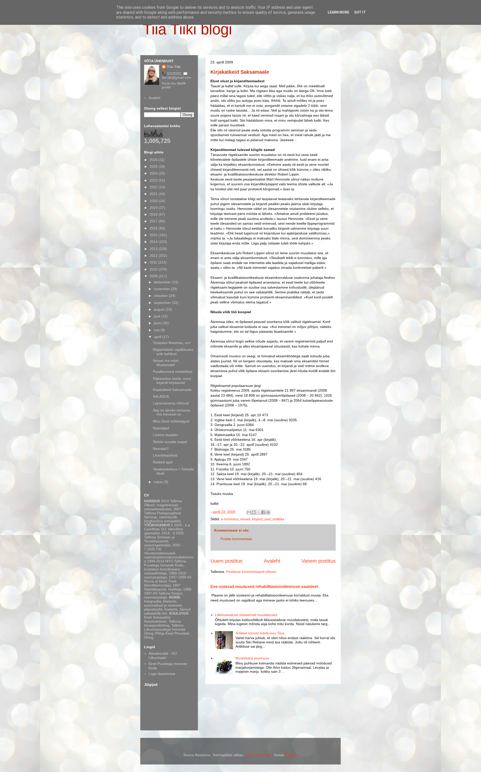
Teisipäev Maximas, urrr (172, 343)
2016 (154, 228)
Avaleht (272, 561)
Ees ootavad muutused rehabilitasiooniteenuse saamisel (264, 586)
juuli (157, 316)
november (162, 289)
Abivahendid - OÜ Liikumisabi (163, 655)
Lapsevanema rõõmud (171, 403)
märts (159, 482)
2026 (154, 160)
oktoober (161, 296)
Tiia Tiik (173, 67)
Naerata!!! (161, 449)
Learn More (338, 12)
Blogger (291, 755)
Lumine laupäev (165, 435)
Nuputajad (161, 428)
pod (268, 519)
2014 (154, 242)
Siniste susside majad (170, 442)
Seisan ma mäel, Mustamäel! (166, 363)
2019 (154, 208)
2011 (154, 262)
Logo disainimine (162, 674)
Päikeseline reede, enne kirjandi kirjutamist (172, 381)
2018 (154, 214)
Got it (360, 12)
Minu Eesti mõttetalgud (171, 421)
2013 (154, 249)
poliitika (278, 519)
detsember (163, 282)
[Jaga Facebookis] (263, 512)
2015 (154, 235)
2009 (154, 276)
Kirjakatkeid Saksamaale (239, 72)
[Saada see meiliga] (249, 512)
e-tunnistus (229, 519)
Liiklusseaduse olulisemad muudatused (246, 615)
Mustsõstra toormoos (252, 658)
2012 (154, 255)
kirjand (257, 519)
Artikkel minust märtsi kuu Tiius (259, 633)
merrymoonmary (258, 755)
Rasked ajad (163, 462)
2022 (154, 187)
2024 (154, 173)
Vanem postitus (318, 561)
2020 (154, 201)
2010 (154, 269)
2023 (154, 180)
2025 (154, 166)
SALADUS (161, 396)
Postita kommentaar (236, 539)
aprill (158, 337)
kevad (245, 519)
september (163, 303)
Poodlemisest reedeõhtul (172, 372)
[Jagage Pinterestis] (268, 512)
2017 (154, 221)
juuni (158, 323)
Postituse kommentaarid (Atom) (251, 572)
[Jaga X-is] (258, 512)
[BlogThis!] (253, 512)
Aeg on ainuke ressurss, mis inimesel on (172, 412)
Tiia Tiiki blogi (187, 29)
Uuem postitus (226, 561)
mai (157, 330)
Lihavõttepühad (165, 455)
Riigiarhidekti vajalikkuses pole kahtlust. (173, 352)
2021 (154, 194)
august (160, 309)
